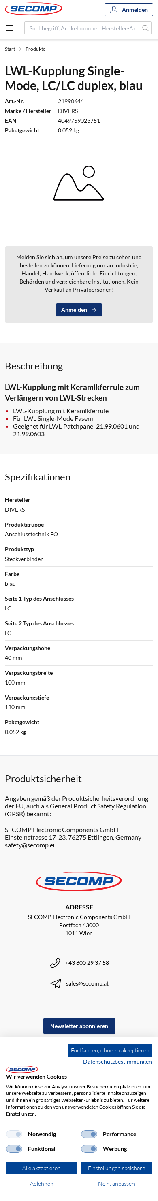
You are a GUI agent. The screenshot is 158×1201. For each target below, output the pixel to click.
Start (10, 49)
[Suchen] (146, 27)
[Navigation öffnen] (9, 28)
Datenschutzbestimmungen (117, 1061)
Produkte (35, 49)
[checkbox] (14, 1134)
